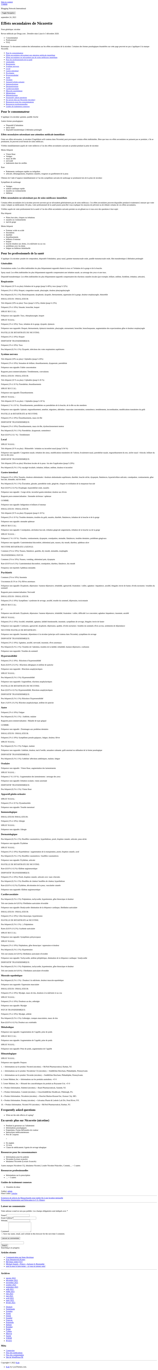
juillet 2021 (10, 1291)
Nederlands (10, 1309)
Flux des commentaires (15, 1355)
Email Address (7, 1218)
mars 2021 (10, 1300)
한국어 (9, 1341)
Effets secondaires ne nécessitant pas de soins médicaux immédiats (31, 57)
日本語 (9, 1338)
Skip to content (7, 2)
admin (10, 1191)
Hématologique (12, 95)
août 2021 (10, 1289)
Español (9, 1318)
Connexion (10, 1350)
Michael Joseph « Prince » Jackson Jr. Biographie (25, 1264)
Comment (5, 1231)
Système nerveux (12, 66)
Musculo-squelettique (14, 91)
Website (4, 1220)
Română (9, 1327)
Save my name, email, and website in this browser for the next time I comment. (34, 1234)
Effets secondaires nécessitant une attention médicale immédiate (30, 55)
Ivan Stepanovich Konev (15, 1259)
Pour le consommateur (14, 53)
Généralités (10, 62)
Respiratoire (10, 64)
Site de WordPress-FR (14, 1357)
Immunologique (12, 84)
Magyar (9, 1333)
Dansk (8, 1316)
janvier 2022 (11, 1278)
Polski (8, 1329)
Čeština (9, 1331)
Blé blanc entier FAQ (14, 1262)
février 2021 (10, 1303)
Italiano (9, 1325)
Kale (18, 1363)
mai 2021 (9, 1296)
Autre (8, 77)
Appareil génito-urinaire (15, 82)
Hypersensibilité (12, 75)
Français (9, 1320)
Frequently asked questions (16, 97)
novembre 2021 (12, 1283)
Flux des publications (14, 1353)
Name (4, 1215)
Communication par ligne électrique (20, 1257)
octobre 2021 (11, 1285)
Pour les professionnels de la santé (19, 60)
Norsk (8, 1313)
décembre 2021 (12, 1280)
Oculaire (9, 80)
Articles (14, 1193)
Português (10, 1322)
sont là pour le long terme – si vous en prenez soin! (25, 1266)
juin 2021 (9, 1294)
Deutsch (9, 1307)
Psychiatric (10, 73)
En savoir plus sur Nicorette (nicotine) (20, 100)
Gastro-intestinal (12, 71)
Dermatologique (12, 86)
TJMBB (4, 4)
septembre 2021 (12, 1287)
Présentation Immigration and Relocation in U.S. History (23, 1200)
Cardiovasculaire (12, 89)
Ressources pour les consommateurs (20, 102)
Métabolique (11, 93)
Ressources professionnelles (17, 104)
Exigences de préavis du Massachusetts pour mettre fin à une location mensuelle (32, 1198)
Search (4, 1245)
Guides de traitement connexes (18, 106)
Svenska (9, 1311)
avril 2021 (10, 1298)
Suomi (8, 1336)
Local (8, 68)
